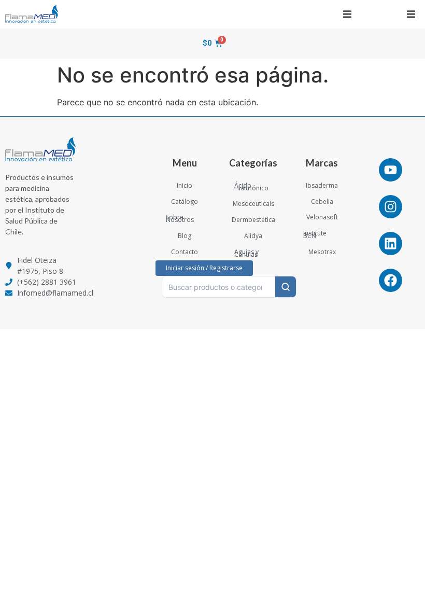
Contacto (184, 251)
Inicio (184, 185)
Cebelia (322, 201)
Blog (184, 235)
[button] (347, 14)
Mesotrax (322, 251)
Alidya (253, 235)
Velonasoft (322, 217)
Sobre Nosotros (180, 218)
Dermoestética (253, 219)
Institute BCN (315, 234)
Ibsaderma (322, 185)
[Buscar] (285, 286)
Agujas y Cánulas (246, 253)
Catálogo (184, 201)
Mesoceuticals (253, 203)
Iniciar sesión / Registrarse (204, 267)
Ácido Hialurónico (251, 186)
